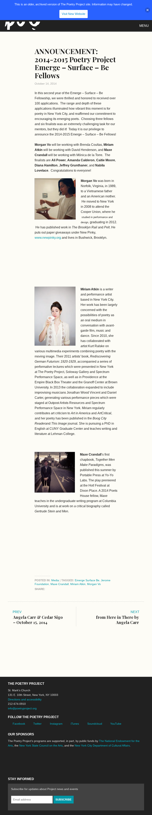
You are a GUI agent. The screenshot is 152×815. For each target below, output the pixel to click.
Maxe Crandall (59, 584)
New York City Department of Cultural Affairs (102, 745)
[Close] (147, 10)
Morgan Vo (94, 584)
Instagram (56, 723)
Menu (144, 25)
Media (55, 580)
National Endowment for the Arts (19, 760)
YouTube (115, 723)
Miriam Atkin (78, 584)
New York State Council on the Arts (41, 745)
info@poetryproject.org (22, 708)
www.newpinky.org (48, 237)
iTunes (75, 723)
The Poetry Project (21, 26)
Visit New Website (73, 13)
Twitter (37, 723)
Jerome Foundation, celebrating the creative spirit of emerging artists (44, 760)
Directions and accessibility (25, 699)
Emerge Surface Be (87, 580)
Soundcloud (94, 723)
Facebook (19, 723)
